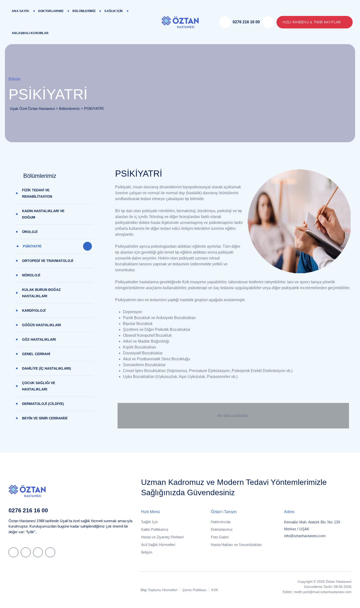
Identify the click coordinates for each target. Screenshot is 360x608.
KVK (214, 590)
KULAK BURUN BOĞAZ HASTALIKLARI (41, 293)
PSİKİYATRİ (32, 246)
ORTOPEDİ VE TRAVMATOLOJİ (47, 261)
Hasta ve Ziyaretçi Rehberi (162, 537)
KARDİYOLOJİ (34, 310)
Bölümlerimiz (84, 11)
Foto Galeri (219, 537)
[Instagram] (38, 552)
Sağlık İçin (113, 11)
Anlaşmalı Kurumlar (30, 33)
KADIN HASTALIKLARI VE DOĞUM (43, 214)
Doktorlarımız (51, 11)
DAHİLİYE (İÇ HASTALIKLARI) (46, 368)
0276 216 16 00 (28, 510)
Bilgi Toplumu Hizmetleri (159, 590)
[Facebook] (13, 552)
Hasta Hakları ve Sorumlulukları (236, 545)
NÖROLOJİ (31, 275)
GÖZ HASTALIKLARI (39, 339)
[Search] (268, 22)
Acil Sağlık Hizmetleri (158, 545)
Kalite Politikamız (154, 529)
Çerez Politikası (194, 590)
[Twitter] (26, 552)
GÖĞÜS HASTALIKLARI (41, 325)
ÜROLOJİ (29, 232)
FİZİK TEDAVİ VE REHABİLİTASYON (37, 193)
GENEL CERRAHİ (36, 354)
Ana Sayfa (20, 11)
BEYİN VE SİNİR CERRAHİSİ (44, 418)
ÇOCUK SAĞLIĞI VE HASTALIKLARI (38, 386)
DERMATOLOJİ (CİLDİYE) (43, 404)
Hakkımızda (220, 522)
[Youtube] (50, 552)
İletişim (146, 552)
